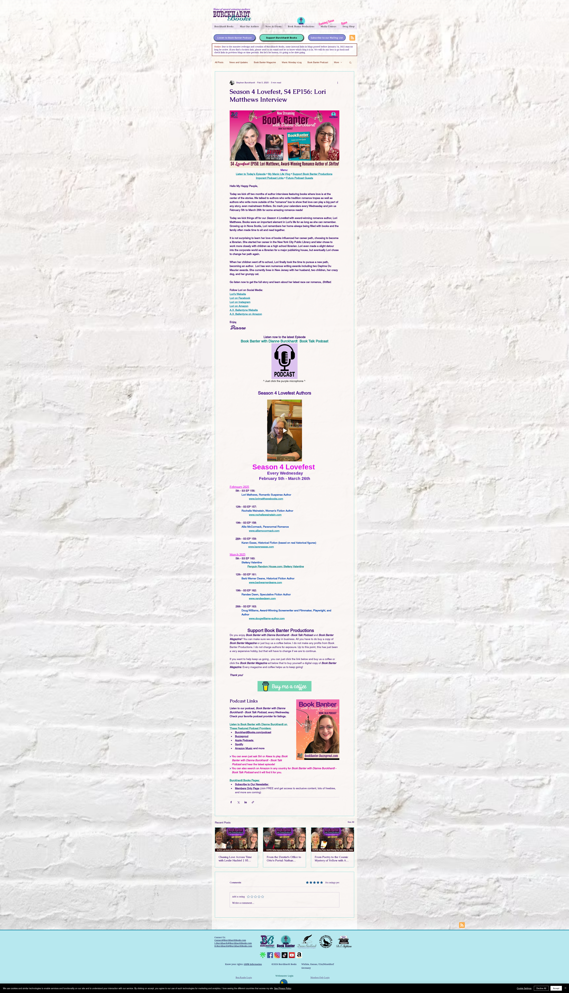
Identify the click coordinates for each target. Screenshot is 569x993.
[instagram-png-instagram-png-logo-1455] (277, 955)
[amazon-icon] (299, 955)
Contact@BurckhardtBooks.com (230, 940)
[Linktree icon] (263, 955)
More (336, 62)
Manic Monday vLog (292, 62)
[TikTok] (284, 955)
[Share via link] (252, 802)
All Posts (219, 62)
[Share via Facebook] (231, 802)
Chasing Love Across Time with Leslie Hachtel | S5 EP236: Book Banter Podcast (236, 858)
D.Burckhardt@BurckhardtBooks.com (233, 946)
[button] (224, 26)
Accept (556, 988)
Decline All (541, 988)
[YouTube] (292, 955)
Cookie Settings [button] (524, 988)
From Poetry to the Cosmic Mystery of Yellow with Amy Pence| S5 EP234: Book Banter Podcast (332, 858)
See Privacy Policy (282, 988)
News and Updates (238, 62)
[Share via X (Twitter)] (238, 802)
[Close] (565, 988)
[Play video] (284, 430)
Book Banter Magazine (265, 62)
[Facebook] (270, 955)
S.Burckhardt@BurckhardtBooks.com (233, 943)
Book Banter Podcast (317, 62)
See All (351, 822)
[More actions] (337, 82)
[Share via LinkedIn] (245, 802)
